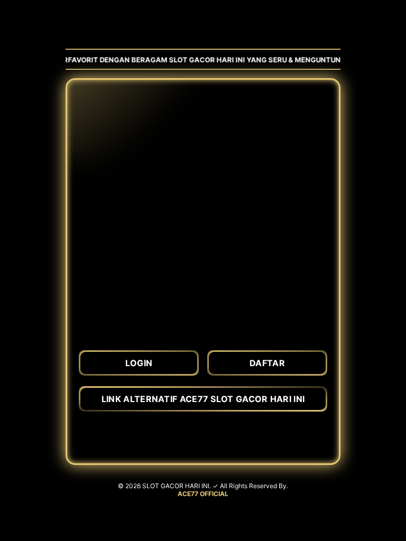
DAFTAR (267, 363)
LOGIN (139, 363)
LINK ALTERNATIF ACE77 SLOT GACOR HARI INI (203, 399)
